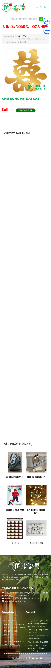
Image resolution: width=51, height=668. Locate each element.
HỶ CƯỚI (21, 36)
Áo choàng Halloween (14, 476)
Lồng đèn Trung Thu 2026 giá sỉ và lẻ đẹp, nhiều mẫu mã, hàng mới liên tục (38, 623)
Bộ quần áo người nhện (15, 509)
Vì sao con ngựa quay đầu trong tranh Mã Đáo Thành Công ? (38, 648)
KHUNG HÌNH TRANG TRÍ (14, 641)
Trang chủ (9, 36)
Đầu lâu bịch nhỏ (36, 542)
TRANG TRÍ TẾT (10, 634)
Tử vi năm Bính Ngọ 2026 (38, 642)
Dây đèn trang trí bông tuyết (36, 511)
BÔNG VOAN (9, 645)
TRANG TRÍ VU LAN (12, 621)
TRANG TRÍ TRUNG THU (14, 624)
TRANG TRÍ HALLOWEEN (14, 628)
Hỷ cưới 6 (15, 542)
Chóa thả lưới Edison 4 (36, 476)
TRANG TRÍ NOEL (11, 631)
